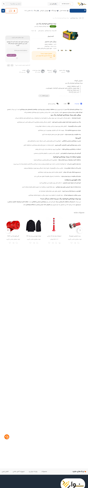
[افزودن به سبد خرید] (59, 242)
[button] (84, 10)
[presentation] (61, 35)
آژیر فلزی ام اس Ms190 (13, 236)
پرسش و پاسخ (52, 104)
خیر (8, 65)
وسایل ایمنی (41, 30)
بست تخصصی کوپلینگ (75, 236)
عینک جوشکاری (74, 18)
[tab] (78, 103)
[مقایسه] (75, 242)
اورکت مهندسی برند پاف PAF (33, 236)
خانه (80, 18)
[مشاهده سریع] (78, 242)
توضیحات (77, 104)
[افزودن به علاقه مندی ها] (71, 242)
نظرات (65, 104)
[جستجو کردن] (3, 3)
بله (12, 65)
